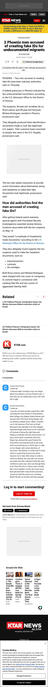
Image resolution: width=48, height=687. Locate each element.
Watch (34, 14)
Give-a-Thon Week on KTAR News (19, 14)
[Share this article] (12, 62)
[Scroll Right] (43, 297)
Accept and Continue (24, 682)
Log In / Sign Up (24, 494)
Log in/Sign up (7, 515)
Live (5, 14)
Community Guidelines (29, 499)
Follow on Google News (34, 62)
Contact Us (24, 640)
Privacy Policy (30, 664)
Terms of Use (20, 664)
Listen (42, 14)
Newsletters (22, 510)
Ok (45, 643)
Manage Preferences (24, 676)
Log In (37, 20)
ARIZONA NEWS (24, 38)
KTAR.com (20, 345)
